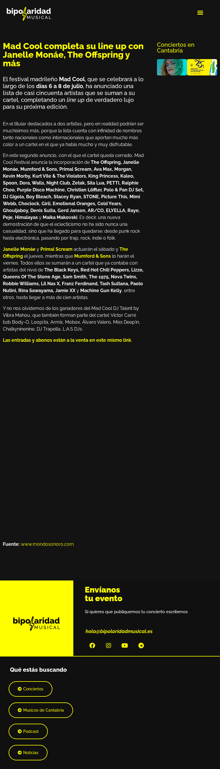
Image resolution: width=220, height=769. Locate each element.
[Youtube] (124, 645)
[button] (200, 12)
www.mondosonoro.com (47, 544)
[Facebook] (92, 645)
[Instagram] (108, 645)
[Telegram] (141, 645)
